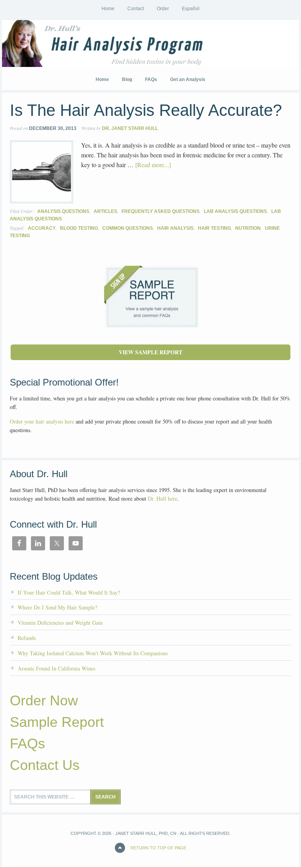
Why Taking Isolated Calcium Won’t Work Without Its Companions (93, 653)
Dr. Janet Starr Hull (130, 128)
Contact (135, 8)
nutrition (248, 228)
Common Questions (127, 228)
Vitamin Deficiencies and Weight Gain (60, 622)
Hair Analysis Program (61, 43)
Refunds (27, 638)
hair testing (214, 228)
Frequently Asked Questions (160, 211)
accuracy (42, 228)
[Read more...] (153, 164)
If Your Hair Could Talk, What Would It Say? (69, 592)
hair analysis (175, 228)
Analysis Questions (63, 211)
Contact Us (45, 765)
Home (108, 8)
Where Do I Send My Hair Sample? (57, 607)
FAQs (27, 743)
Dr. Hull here (162, 498)
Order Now (44, 700)
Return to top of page (158, 847)
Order (163, 8)
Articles (105, 211)
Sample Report (57, 722)
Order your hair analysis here (42, 421)
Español (190, 8)
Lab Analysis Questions (235, 211)
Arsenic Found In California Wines (56, 668)
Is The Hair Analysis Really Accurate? (146, 110)
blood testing (79, 228)
